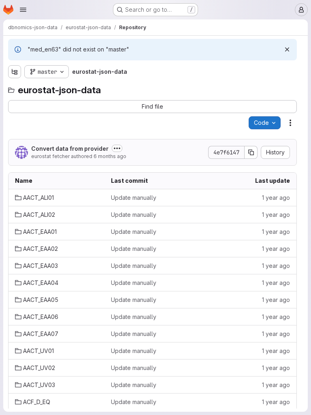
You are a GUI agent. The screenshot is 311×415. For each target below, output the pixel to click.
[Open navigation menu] (23, 9)
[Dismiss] (287, 49)
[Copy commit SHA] (251, 152)
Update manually (133, 197)
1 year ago (276, 197)
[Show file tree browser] (14, 71)
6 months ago (110, 156)
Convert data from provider (70, 148)
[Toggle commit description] (117, 148)
